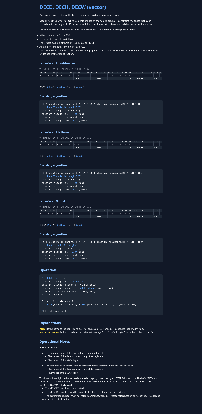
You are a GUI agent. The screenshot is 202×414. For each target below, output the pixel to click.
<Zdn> (49, 87)
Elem (50, 304)
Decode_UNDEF (72, 107)
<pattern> (61, 87)
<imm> (79, 87)
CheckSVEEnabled (52, 278)
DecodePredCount (86, 288)
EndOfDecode (54, 107)
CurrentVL (78, 281)
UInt (74, 114)
